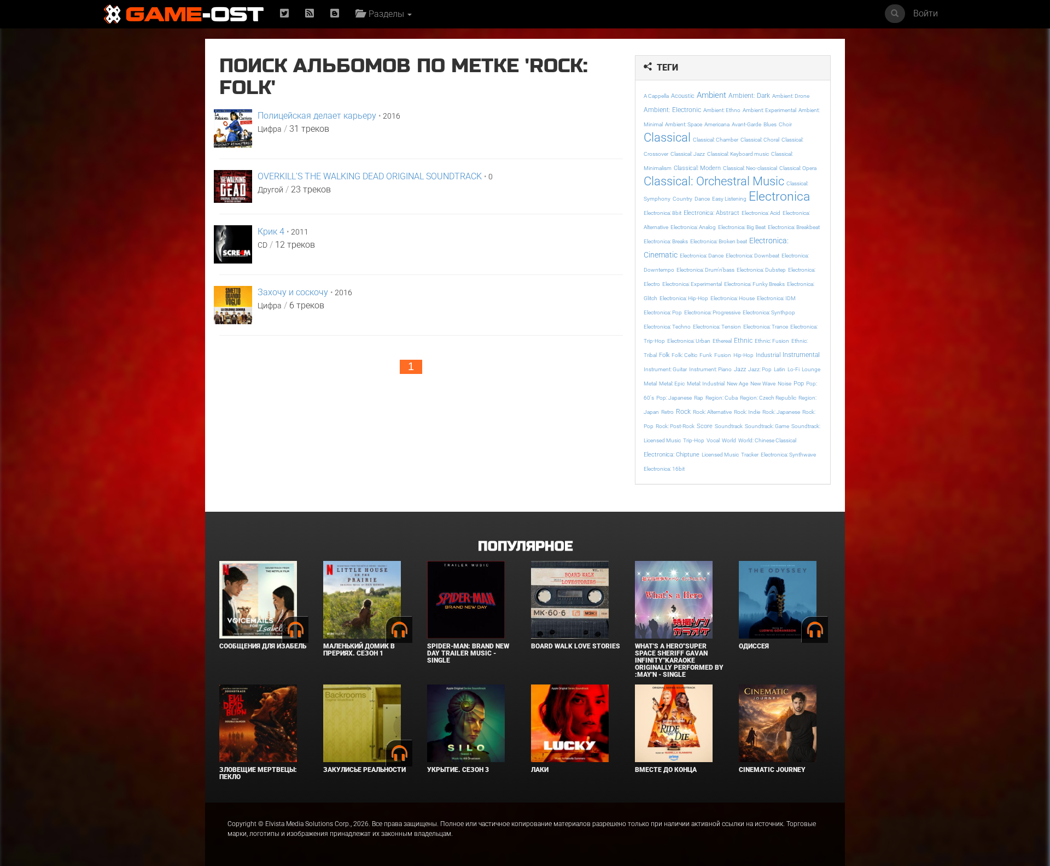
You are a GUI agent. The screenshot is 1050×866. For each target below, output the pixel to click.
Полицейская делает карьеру (317, 115)
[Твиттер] (284, 14)
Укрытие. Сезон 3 (458, 770)
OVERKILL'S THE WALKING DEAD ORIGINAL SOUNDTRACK (370, 176)
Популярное (525, 546)
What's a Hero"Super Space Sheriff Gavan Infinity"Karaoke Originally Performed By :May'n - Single (679, 660)
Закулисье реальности (364, 770)
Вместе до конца (666, 770)
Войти (925, 13)
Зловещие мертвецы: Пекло (258, 773)
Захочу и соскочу (293, 292)
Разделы (385, 14)
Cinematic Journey (772, 770)
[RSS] (309, 14)
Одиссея (754, 646)
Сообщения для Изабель (262, 646)
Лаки (540, 770)
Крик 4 (271, 231)
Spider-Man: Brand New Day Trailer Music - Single (468, 653)
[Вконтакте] (334, 14)
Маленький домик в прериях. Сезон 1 (359, 649)
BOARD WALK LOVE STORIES (575, 646)
